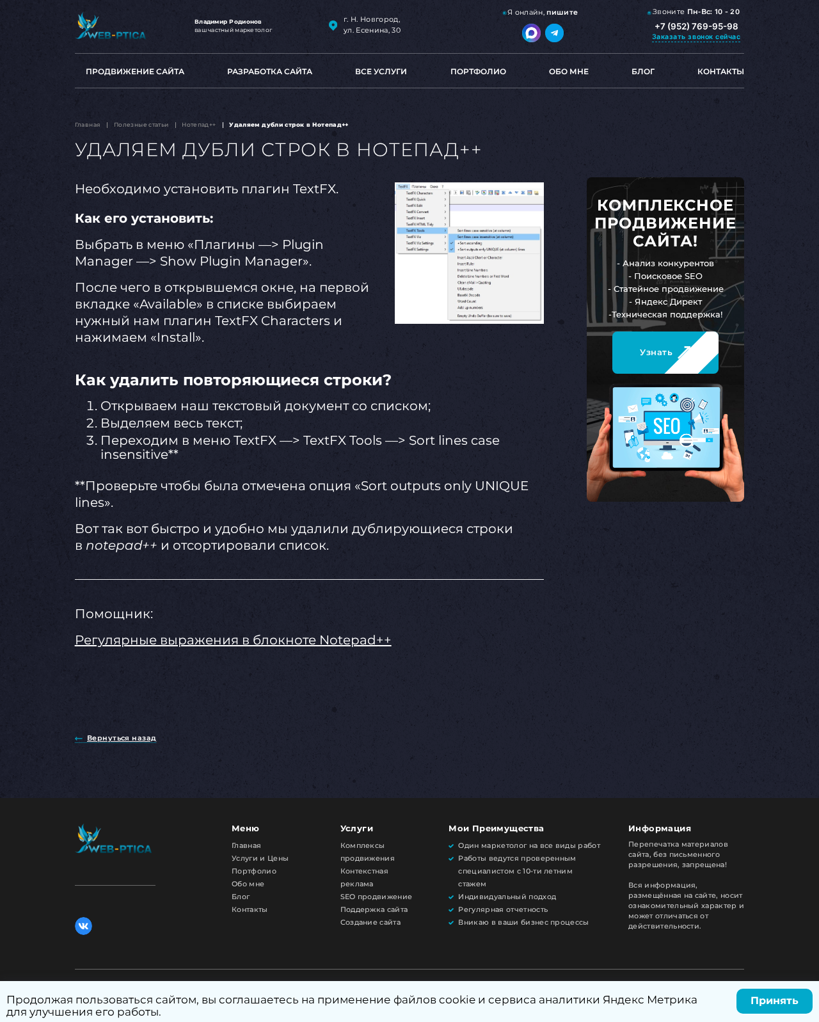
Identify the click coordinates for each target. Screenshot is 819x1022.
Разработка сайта (269, 71)
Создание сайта (370, 922)
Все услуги (381, 71)
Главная (88, 125)
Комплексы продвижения (367, 852)
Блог (643, 71)
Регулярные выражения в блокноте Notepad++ (233, 640)
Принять (775, 1000)
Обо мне (569, 71)
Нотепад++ (199, 125)
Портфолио (478, 71)
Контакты (720, 71)
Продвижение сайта (135, 71)
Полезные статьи (141, 125)
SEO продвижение (376, 897)
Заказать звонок (696, 37)
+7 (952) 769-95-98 (696, 26)
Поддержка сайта (374, 910)
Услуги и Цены (260, 858)
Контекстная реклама (364, 877)
